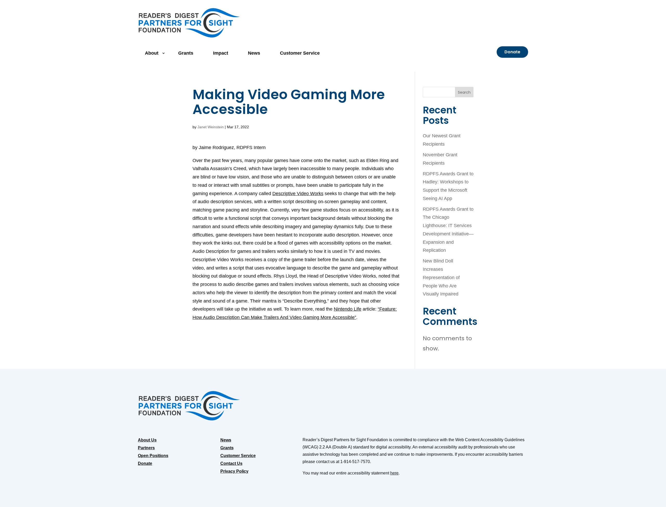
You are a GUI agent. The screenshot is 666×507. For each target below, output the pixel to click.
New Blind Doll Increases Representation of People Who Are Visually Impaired (441, 277)
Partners (146, 448)
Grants (185, 53)
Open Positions (153, 456)
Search (464, 92)
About (151, 53)
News (254, 53)
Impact (220, 53)
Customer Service (300, 53)
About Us (147, 440)
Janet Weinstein (210, 127)
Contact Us (231, 464)
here (394, 473)
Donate (512, 52)
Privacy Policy (234, 471)
